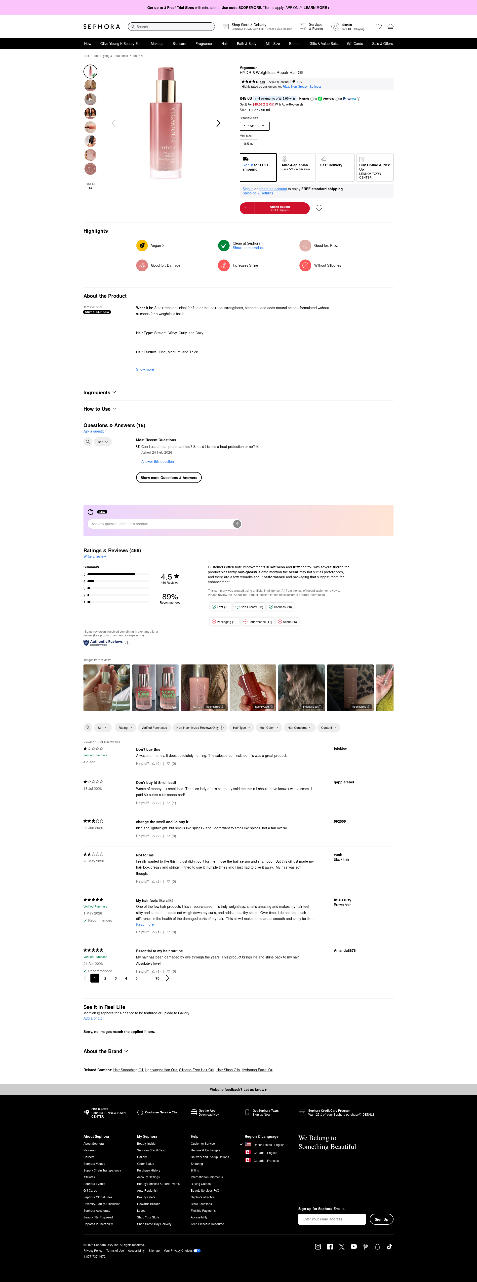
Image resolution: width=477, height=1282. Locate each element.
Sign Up (381, 1219)
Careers (88, 1157)
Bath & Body (246, 43)
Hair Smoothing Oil (128, 1069)
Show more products (249, 247)
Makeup (157, 43)
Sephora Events (94, 1183)
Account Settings (148, 1177)
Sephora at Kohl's (203, 1197)
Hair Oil (138, 55)
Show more (145, 369)
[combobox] (171, 26)
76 (157, 978)
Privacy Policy (92, 1250)
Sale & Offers (382, 43)
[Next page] (167, 978)
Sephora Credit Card (151, 1150)
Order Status (145, 1163)
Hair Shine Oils (228, 1069)
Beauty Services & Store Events (158, 1183)
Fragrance (204, 43)
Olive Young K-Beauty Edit (120, 43)
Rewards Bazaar (148, 1204)
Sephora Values (94, 1163)
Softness (315, 86)
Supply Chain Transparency (102, 1170)
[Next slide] (218, 123)
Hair (224, 43)
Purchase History (148, 1170)
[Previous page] (84, 978)
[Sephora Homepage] (102, 26)
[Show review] (106, 687)
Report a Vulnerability (98, 1224)
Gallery (142, 1157)
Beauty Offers (146, 1197)
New (87, 43)
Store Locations (201, 1204)
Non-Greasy (299, 86)
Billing (195, 1170)
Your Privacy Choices (178, 1250)
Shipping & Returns (258, 192)
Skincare (179, 43)
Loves (141, 1210)
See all (90, 186)
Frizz (285, 86)
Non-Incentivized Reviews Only (197, 727)
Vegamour (248, 68)
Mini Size (273, 43)
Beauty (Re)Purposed (98, 1217)
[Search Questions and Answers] (87, 441)
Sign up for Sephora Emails (321, 1209)
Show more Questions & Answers (169, 477)
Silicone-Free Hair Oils (196, 1069)
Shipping (197, 1163)
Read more (145, 924)
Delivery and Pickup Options (210, 1157)
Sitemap (154, 1250)
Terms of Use (115, 1250)
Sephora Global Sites (97, 1197)
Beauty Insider (147, 1143)
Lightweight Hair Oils (161, 1069)
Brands (294, 43)
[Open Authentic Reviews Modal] (127, 643)
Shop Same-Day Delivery (154, 1224)
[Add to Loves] (319, 208)
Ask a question (279, 81)
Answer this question (157, 461)
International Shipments (207, 1177)
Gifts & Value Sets (324, 43)
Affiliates (89, 1177)
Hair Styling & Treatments (111, 55)
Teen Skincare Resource (207, 1224)
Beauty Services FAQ (205, 1190)
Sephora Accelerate (96, 1210)
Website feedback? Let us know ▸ (238, 1089)
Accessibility (199, 1217)
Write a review (94, 556)
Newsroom (90, 1150)
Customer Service (203, 1143)
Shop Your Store (148, 1217)
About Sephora (93, 1143)
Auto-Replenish (147, 1190)
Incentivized (213, 706)
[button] (312, 99)
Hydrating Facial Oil (257, 1069)
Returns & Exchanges (205, 1150)
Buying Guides (201, 1183)
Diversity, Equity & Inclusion (101, 1204)
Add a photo (93, 1018)
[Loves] (379, 26)
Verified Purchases (154, 727)
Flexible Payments (203, 1210)
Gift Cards (355, 43)
